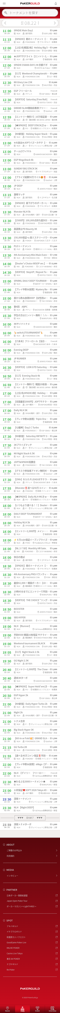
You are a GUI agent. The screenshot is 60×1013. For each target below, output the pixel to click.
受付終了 (30, 817)
